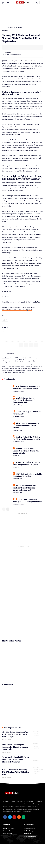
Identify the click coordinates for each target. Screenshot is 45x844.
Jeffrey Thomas (19, 391)
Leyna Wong (18, 405)
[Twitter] (10, 817)
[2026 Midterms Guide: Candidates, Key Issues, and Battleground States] (6, 399)
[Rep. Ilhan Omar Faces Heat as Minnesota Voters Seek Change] (6, 387)
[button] (4, 2)
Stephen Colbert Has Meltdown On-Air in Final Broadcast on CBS (27, 438)
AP (10, 292)
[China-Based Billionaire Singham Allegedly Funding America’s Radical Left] (6, 486)
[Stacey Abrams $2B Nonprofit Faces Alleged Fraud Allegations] (6, 463)
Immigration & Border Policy (38, 771)
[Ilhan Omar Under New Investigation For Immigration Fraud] (6, 500)
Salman (16, 455)
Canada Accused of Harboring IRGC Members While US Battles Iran (15, 772)
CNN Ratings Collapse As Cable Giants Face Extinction (27, 475)
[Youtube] (14, 817)
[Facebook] (5, 817)
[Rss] (19, 817)
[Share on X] (7, 47)
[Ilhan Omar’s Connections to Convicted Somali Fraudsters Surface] (6, 424)
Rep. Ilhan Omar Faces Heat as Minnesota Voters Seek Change (26, 387)
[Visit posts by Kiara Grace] (3, 52)
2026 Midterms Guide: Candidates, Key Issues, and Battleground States (24, 400)
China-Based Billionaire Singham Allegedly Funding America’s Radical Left (24, 487)
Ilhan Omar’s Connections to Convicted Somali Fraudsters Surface (26, 425)
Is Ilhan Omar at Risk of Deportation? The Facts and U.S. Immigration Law (25, 450)
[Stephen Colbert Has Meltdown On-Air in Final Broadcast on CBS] (6, 438)
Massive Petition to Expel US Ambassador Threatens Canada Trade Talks (15, 746)
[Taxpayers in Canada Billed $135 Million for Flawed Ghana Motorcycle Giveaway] (37, 759)
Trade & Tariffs (36, 734)
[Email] (10, 47)
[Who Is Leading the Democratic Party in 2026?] (6, 412)
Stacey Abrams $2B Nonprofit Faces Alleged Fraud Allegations (26, 463)
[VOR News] (22, 2)
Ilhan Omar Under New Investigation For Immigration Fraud (27, 500)
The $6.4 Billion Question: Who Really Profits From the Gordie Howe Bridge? (15, 734)
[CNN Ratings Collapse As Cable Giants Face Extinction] (6, 475)
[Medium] (23, 817)
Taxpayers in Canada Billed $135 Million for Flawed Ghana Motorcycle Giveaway (15, 759)
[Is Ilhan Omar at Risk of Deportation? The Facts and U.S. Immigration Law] (6, 449)
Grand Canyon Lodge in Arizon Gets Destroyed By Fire (21, 302)
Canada (5, 31)
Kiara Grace (8, 52)
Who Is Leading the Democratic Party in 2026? (27, 412)
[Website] (42, 353)
